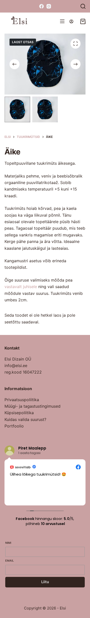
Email (9, 560)
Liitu (45, 581)
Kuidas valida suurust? (25, 419)
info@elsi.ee (15, 365)
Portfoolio (14, 425)
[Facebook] (41, 6)
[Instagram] (48, 6)
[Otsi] (83, 6)
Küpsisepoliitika (19, 412)
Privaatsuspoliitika (21, 399)
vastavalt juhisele (20, 286)
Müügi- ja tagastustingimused (32, 406)
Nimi (8, 543)
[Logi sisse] (71, 21)
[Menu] (62, 21)
